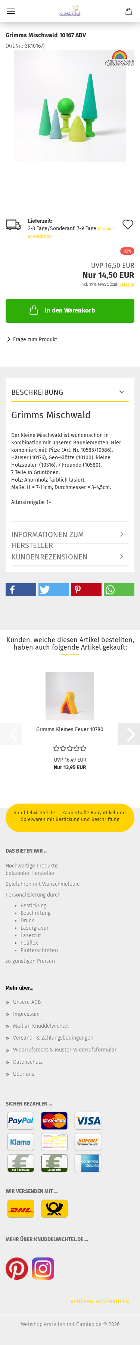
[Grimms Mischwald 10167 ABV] (70, 105)
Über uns (23, 1074)
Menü (11, 11)
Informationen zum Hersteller (47, 537)
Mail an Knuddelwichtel (41, 1026)
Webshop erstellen (43, 1324)
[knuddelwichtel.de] (70, 11)
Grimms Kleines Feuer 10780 (69, 729)
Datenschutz (28, 1062)
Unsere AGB (27, 1002)
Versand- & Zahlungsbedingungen (53, 1038)
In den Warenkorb (70, 310)
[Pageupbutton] (119, 1334)
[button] (21, 589)
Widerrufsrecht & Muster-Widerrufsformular (64, 1050)
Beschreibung (37, 392)
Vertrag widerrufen (100, 1301)
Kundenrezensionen (49, 556)
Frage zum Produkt (35, 339)
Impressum (26, 1014)
